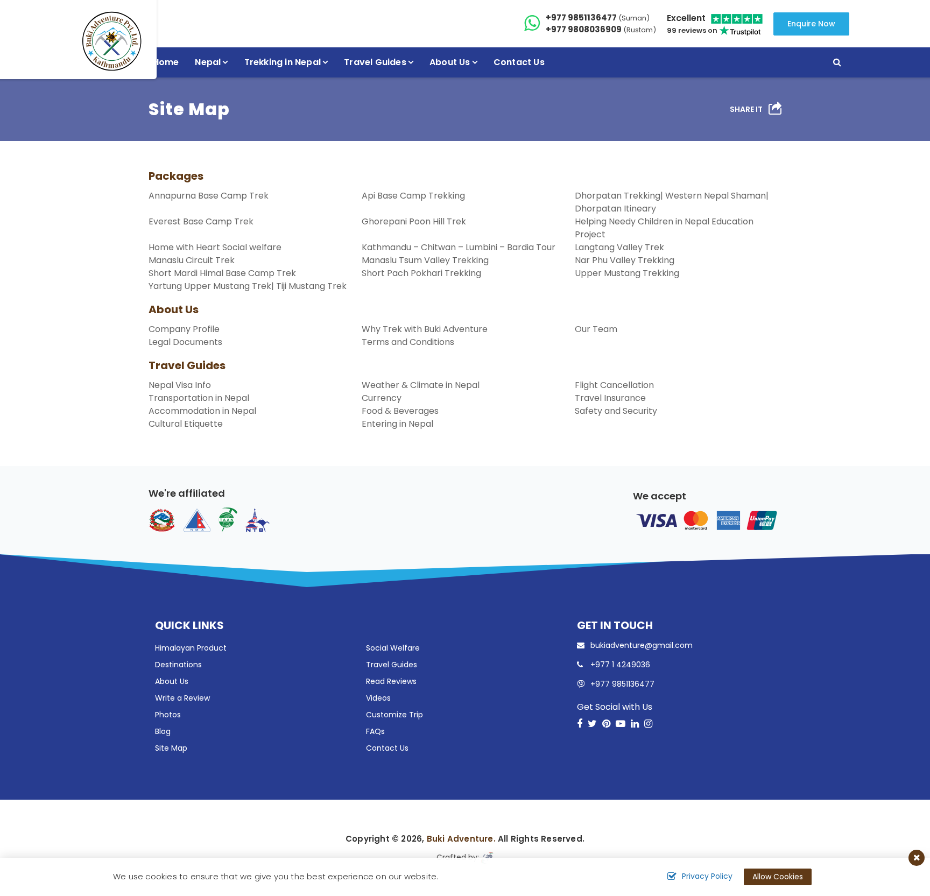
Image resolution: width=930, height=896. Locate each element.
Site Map (171, 748)
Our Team (596, 329)
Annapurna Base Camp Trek (209, 195)
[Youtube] (620, 723)
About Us (174, 309)
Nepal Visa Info (180, 385)
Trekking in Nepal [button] (282, 62)
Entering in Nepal (397, 424)
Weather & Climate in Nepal (421, 385)
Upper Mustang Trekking (627, 273)
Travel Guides (187, 365)
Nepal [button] (208, 62)
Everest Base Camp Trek (201, 221)
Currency (381, 398)
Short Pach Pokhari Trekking (421, 273)
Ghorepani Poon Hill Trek (414, 221)
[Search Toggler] (837, 62)
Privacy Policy (707, 876)
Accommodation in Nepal (202, 411)
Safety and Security (616, 411)
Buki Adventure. (461, 838)
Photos (168, 714)
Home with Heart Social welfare (215, 247)
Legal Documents (185, 342)
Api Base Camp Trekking (413, 195)
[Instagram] (648, 723)
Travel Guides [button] (375, 62)
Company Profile (184, 329)
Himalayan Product (191, 648)
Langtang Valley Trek (619, 247)
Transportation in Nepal (199, 398)
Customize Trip (394, 714)
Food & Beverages (400, 411)
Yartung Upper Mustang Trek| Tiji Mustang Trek (248, 286)
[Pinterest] (606, 723)
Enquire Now (811, 23)
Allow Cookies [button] (777, 876)
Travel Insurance (610, 398)
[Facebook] (579, 723)
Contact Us (519, 62)
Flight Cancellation (614, 385)
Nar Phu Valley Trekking (624, 260)
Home (166, 62)
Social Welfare (393, 648)
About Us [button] (449, 62)
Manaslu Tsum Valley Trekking (425, 260)
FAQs (375, 731)
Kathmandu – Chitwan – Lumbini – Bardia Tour (458, 247)
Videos (378, 698)
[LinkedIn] (635, 723)
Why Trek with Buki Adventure (425, 329)
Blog (163, 731)
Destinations (178, 664)
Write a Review (182, 698)
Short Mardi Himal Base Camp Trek (222, 273)
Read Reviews (391, 681)
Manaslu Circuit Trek (192, 260)
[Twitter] (592, 723)
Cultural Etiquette (186, 424)
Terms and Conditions (408, 342)
